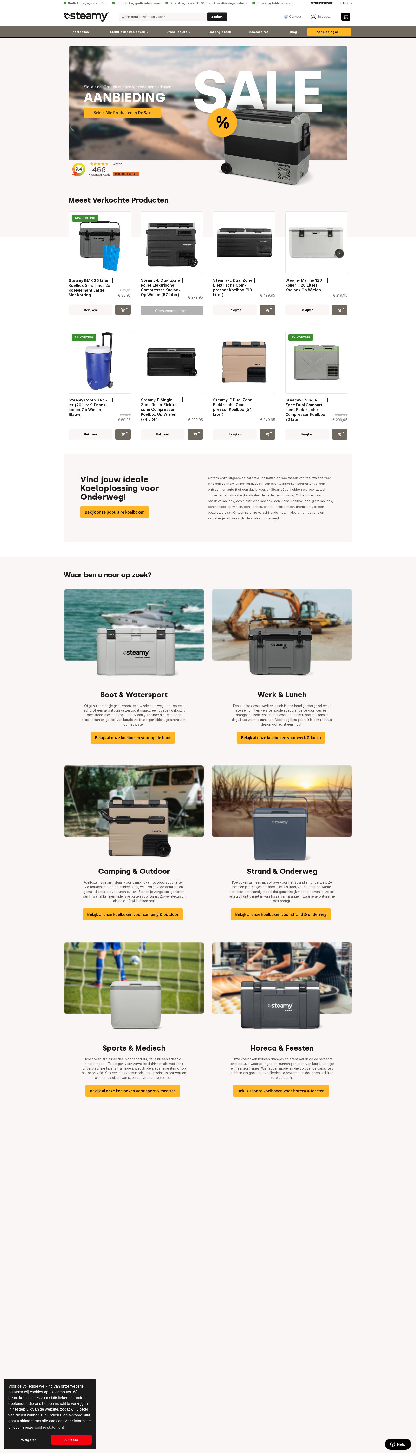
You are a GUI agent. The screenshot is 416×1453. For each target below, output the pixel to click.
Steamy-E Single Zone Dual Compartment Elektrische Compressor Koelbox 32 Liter (305, 410)
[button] (346, 3)
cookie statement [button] (49, 1427)
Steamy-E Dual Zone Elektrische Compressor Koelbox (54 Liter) (232, 407)
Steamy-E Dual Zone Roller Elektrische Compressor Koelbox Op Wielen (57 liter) (161, 287)
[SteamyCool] (86, 17)
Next (344, 124)
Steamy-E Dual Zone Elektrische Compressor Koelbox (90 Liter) (232, 287)
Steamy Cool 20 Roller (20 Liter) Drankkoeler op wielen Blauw (88, 407)
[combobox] (173, 17)
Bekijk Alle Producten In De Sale (122, 112)
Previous (72, 124)
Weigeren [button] (29, 1440)
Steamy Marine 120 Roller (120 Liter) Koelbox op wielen (303, 285)
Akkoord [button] (71, 1440)
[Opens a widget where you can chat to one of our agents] (398, 1445)
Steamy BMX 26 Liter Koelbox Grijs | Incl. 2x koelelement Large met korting (89, 287)
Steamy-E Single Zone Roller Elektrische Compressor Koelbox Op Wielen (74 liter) (159, 409)
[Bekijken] (123, 310)
